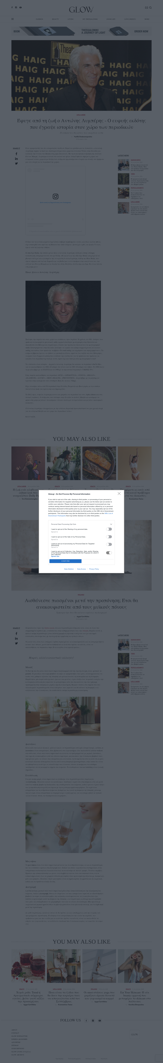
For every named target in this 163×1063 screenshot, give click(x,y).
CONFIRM (65, 561)
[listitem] (81, 524)
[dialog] (81, 531)
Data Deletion (69, 569)
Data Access (81, 569)
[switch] (109, 529)
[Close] (120, 494)
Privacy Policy (94, 569)
